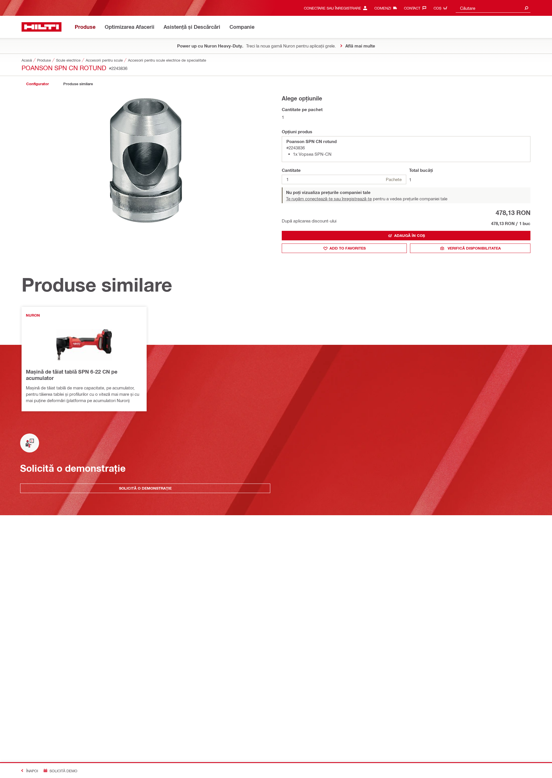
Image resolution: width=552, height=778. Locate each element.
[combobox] (493, 8)
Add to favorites (347, 248)
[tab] (37, 84)
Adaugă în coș (409, 235)
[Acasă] (42, 27)
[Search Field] (526, 8)
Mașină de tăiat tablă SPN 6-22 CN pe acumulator (71, 374)
